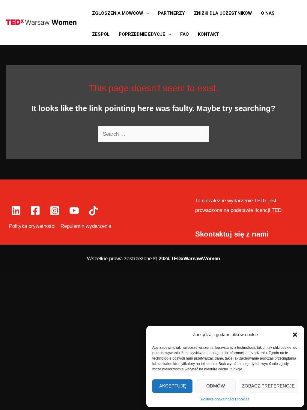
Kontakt (208, 34)
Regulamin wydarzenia (86, 226)
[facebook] (36, 211)
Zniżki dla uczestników (223, 13)
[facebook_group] (94, 211)
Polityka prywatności (32, 226)
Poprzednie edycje (142, 34)
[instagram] (56, 211)
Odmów (215, 385)
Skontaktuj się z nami (232, 234)
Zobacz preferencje (268, 385)
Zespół (101, 34)
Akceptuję (172, 385)
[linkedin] (17, 211)
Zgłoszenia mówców (117, 13)
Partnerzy (171, 13)
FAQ (184, 34)
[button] (295, 335)
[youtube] (75, 211)
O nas (268, 13)
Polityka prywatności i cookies (225, 399)
